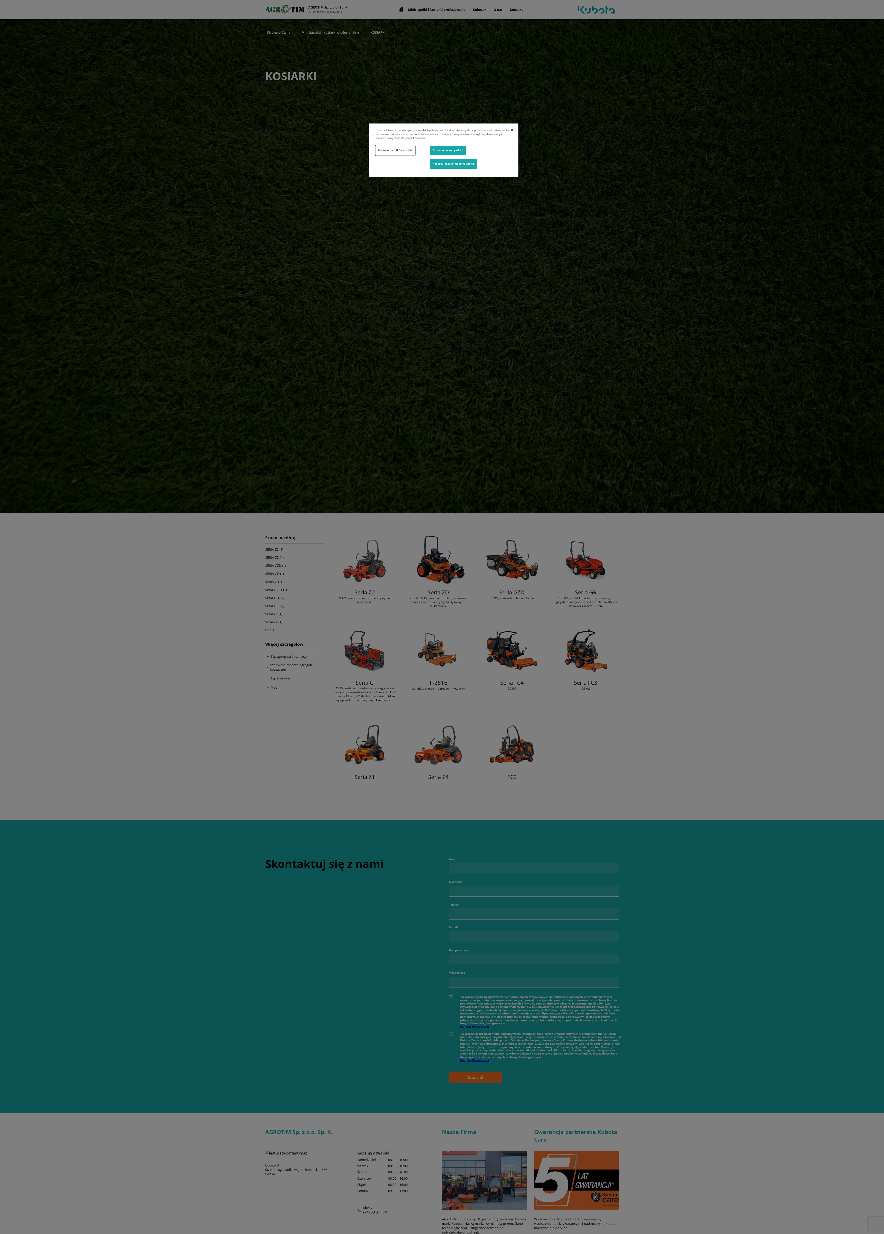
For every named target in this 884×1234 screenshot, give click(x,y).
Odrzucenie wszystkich (448, 150)
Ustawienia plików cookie (395, 150)
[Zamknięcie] (512, 130)
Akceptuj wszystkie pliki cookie (454, 163)
